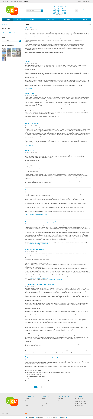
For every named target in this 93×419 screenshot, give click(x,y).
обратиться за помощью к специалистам (38, 243)
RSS (90, 24)
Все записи (4, 24)
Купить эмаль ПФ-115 (32, 123)
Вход (80, 1)
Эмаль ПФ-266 (29, 93)
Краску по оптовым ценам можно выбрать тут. (36, 214)
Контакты (84, 19)
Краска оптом (29, 190)
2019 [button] (4, 32)
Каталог (19, 19)
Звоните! (27, 217)
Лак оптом (28, 27)
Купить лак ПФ (28, 88)
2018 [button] (10, 32)
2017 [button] (15, 32)
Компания (13, 1)
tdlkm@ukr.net (80, 405)
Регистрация (87, 1)
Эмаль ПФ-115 (29, 150)
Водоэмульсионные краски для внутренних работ (41, 222)
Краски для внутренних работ (34, 249)
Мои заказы (61, 398)
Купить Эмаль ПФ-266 (30, 119)
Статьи (27, 1)
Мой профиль (61, 400)
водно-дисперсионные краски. (56, 244)
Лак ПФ (27, 61)
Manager (28, 29)
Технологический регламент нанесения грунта (40, 284)
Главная (6, 1)
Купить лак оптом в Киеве (31, 55)
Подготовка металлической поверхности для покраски (43, 357)
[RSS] (26, 413)
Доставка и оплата (49, 19)
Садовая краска (68, 19)
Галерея (20, 1)
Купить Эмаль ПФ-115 (30, 145)
